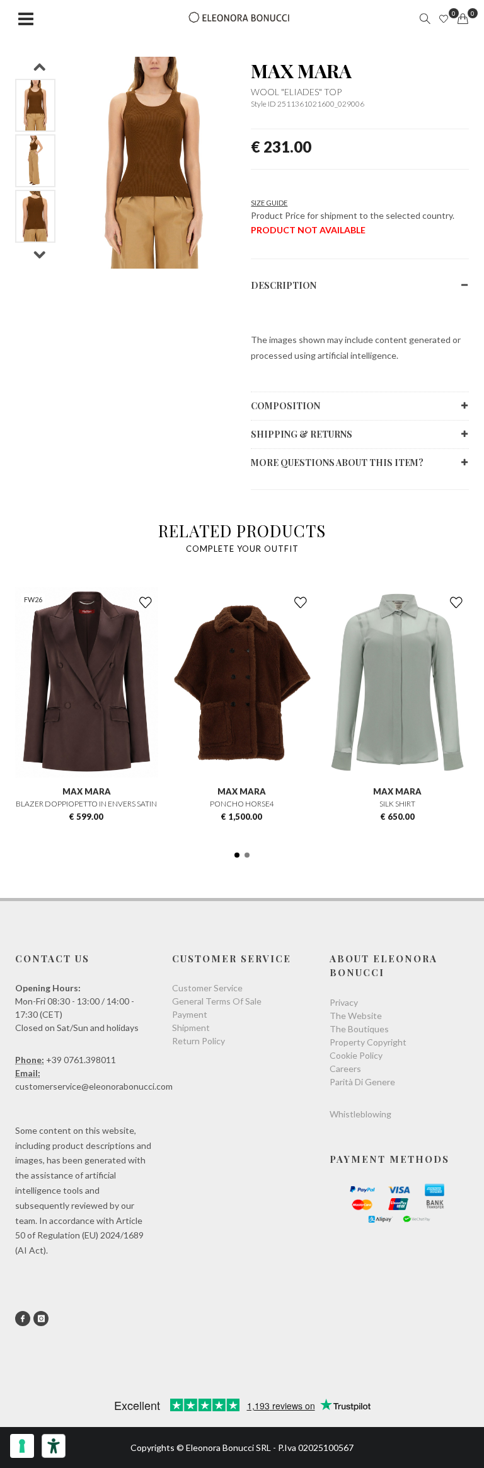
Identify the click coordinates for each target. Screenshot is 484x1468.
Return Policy (198, 1040)
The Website (356, 1015)
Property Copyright (368, 1042)
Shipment (191, 1027)
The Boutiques (359, 1028)
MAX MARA (301, 70)
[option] (35, 105)
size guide (269, 203)
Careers (345, 1068)
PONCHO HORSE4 (242, 803)
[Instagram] (41, 1318)
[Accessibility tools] (54, 1446)
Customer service (207, 987)
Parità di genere (362, 1081)
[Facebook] (22, 1318)
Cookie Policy (356, 1055)
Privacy (344, 1002)
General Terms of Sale (217, 1001)
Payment (189, 1014)
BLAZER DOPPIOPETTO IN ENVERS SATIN (86, 803)
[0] (462, 19)
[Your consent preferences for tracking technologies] (22, 1446)
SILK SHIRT (397, 803)
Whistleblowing (360, 1114)
